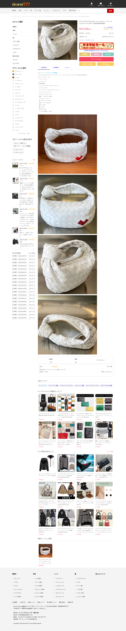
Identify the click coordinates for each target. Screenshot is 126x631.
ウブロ (17, 111)
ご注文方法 (22, 602)
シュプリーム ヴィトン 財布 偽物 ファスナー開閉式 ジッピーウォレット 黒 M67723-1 (104, 475)
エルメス (17, 93)
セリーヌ (17, 90)
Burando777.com (27, 623)
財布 (20, 10)
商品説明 (43, 67)
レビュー (67, 67)
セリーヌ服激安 (26, 146)
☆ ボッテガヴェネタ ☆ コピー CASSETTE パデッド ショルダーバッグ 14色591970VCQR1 (66, 415)
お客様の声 (70, 602)
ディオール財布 (39, 596)
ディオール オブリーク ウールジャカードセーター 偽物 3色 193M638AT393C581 (66, 475)
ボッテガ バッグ (89, 40)
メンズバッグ (59, 578)
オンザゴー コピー (18, 149)
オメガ (17, 124)
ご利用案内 (55, 67)
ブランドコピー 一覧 (23, 133)
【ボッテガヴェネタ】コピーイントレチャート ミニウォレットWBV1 (103, 415)
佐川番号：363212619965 (19, 314)
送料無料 (84, 54)
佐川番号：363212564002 (19, 311)
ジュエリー (46, 10)
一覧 (33, 160)
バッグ (26, 10)
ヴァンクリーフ (19, 96)
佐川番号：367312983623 (19, 295)
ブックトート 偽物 (53, 385)
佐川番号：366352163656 (19, 262)
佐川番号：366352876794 (19, 275)
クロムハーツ (19, 83)
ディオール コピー (18, 152)
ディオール (18, 80)
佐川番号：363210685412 (19, 272)
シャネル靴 (79, 589)
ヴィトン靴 (79, 585)
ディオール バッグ (60, 589)
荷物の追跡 (62, 602)
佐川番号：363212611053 (19, 308)
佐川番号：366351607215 (19, 259)
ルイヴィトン (19, 71)
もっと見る (32, 253)
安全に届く (108, 54)
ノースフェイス (19, 108)
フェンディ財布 (39, 593)
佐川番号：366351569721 (19, 256)
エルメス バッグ (60, 593)
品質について (31, 602)
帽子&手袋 (72, 10)
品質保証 (96, 54)
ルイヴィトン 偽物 (79, 385)
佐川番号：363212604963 (19, 301)
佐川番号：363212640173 (19, 291)
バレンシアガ (19, 127)
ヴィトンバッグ (60, 582)
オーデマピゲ (19, 121)
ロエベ (17, 114)
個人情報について (51, 602)
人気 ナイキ (17, 146)
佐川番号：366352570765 (19, 269)
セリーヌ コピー (42, 385)
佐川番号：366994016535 (19, 278)
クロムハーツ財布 (39, 589)
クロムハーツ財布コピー (20, 143)
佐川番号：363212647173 (19, 298)
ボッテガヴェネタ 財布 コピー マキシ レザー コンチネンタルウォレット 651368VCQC (85, 415)
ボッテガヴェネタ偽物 (50, 72)
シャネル (17, 87)
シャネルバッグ (60, 585)
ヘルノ (17, 130)
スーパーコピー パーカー (92, 385)
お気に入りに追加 (87, 64)
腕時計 (14, 10)
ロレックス (18, 74)
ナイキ (17, 77)
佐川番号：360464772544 (19, 288)
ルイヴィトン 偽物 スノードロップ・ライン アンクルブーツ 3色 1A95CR (85, 503)
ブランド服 (37, 10)
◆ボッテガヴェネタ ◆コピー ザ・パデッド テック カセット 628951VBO (103, 442)
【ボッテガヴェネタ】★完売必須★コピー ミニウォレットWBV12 (84, 442)
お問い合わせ (105, 64)
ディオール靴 (80, 593)
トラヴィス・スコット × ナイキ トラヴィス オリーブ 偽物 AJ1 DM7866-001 (84, 475)
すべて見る (110, 451)
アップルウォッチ (20, 102)
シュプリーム (19, 118)
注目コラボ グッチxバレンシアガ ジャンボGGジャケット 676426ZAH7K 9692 (66, 503)
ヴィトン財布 (38, 582)
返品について (40, 602)
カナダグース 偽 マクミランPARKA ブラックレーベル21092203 (46, 530)
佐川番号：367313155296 (19, 285)
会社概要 (14, 602)
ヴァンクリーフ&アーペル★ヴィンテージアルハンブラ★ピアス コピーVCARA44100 (103, 503)
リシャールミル (18, 589)
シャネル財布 (38, 585)
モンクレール (19, 99)
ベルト (65, 10)
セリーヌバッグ (60, 596)
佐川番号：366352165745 (19, 265)
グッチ (17, 105)
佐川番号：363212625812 (19, 317)
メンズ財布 (38, 578)
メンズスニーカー (81, 578)
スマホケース (56, 10)
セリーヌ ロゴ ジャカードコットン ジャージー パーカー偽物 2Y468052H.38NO (66, 530)
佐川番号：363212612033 (19, 304)
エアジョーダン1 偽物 (106, 385)
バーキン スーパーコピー (66, 385)
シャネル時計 (17, 596)
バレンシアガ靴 (80, 596)
